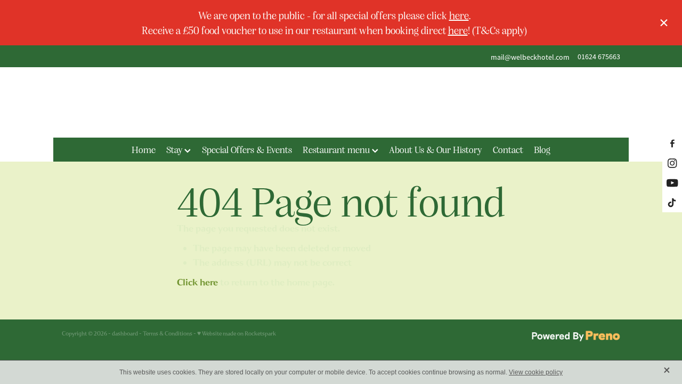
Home (144, 149)
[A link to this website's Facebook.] (672, 143)
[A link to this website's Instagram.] (672, 163)
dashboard (125, 334)
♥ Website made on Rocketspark (236, 334)
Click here (197, 282)
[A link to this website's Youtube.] (672, 183)
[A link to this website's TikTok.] (672, 202)
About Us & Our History (435, 149)
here (459, 15)
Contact (508, 149)
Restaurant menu (337, 149)
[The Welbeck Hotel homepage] (340, 102)
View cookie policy (536, 372)
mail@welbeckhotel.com (530, 56)
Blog (542, 149)
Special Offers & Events (247, 149)
